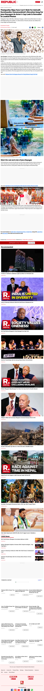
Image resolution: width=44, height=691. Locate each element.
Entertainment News (5, 27)
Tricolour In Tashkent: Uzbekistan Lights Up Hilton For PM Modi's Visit (17, 273)
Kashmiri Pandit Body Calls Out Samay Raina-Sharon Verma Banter (16, 360)
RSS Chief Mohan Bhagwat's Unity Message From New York (15, 331)
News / (2, 5)
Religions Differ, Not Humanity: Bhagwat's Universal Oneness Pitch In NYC (18, 417)
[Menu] (41, 2)
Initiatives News (4, 506)
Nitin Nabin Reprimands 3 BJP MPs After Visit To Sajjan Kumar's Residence (18, 533)
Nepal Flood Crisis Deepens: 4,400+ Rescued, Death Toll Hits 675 (15, 475)
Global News (3, 275)
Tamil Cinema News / (15, 5)
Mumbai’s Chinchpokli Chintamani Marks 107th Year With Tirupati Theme (18, 504)
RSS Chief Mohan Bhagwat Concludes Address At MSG (14, 539)
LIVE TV (38, 2)
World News (3, 448)
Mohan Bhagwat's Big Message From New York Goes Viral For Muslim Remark (19, 389)
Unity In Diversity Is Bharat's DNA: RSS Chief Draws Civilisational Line (17, 302)
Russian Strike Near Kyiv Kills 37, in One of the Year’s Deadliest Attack (17, 446)
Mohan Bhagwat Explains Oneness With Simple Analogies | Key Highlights (17, 545)
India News (3, 333)
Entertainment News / (7, 5)
